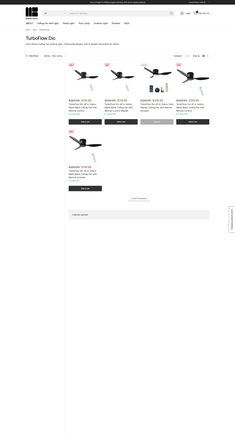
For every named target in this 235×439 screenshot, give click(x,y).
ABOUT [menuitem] (29, 23)
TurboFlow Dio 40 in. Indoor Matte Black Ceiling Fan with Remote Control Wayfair (119, 107)
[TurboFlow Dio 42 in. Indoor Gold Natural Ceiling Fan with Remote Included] (157, 79)
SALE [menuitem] (127, 23)
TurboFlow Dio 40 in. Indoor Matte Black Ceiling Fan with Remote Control (83, 107)
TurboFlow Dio (44, 30)
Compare (178, 56)
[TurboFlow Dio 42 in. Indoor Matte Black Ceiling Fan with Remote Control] (192, 79)
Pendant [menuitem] (116, 23)
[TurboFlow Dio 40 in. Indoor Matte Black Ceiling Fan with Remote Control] (85, 79)
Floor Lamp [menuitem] (84, 23)
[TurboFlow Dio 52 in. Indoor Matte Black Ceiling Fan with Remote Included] (85, 146)
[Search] (171, 13)
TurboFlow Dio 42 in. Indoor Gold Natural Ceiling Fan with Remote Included (156, 107)
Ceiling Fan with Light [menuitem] (47, 23)
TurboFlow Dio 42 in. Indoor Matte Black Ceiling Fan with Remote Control (190, 107)
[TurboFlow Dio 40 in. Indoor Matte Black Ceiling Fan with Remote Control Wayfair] (121, 79)
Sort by (47, 56)
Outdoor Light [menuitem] (101, 23)
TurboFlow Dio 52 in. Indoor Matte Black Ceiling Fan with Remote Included (83, 174)
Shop (35, 30)
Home (28, 30)
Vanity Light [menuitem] (68, 23)
